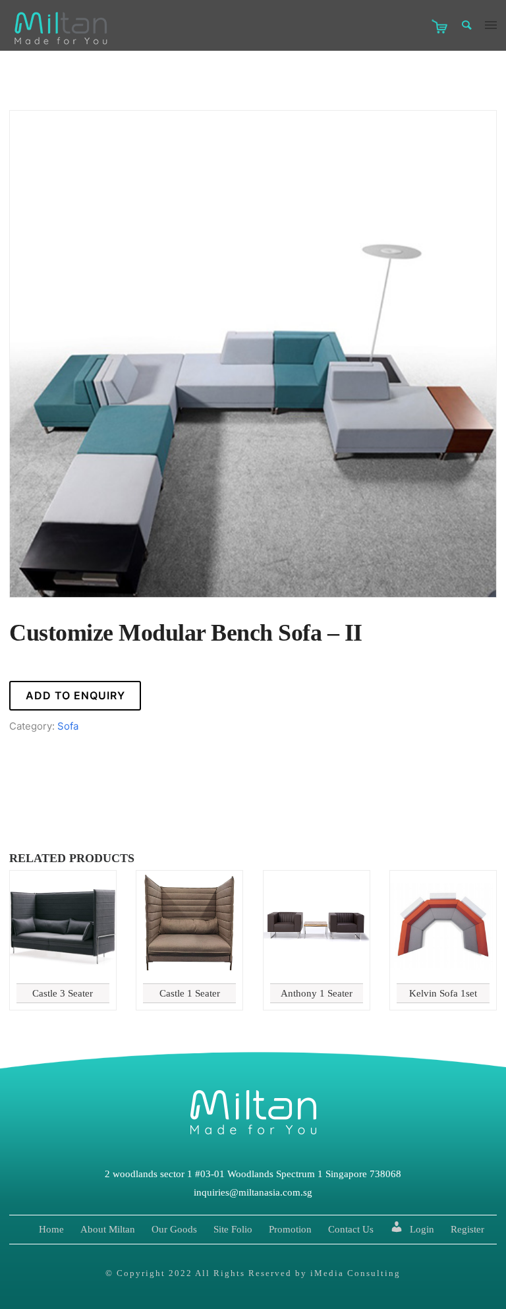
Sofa (67, 726)
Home (51, 1229)
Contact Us (351, 1229)
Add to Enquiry (75, 695)
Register (467, 1229)
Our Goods (174, 1229)
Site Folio (232, 1229)
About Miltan (107, 1229)
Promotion (290, 1229)
